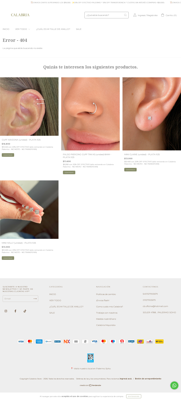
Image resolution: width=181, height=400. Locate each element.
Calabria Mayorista (105, 325)
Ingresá (141, 15)
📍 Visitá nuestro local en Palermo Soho (91, 368)
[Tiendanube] (91, 385)
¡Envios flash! (102, 300)
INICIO (6, 29)
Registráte (152, 15)
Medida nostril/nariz (106, 319)
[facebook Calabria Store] (15, 311)
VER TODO (21, 29)
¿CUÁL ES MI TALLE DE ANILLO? (53, 29)
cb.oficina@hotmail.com (155, 306)
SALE (78, 29)
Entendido (133, 396)
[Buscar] (125, 15)
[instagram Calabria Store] (6, 311)
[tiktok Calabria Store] (25, 311)
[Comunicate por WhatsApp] (174, 385)
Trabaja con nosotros (106, 312)
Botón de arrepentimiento (148, 379)
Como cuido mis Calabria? (109, 306)
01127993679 (149, 300)
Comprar (69, 172)
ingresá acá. (126, 379)
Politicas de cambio (106, 294)
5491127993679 (150, 293)
